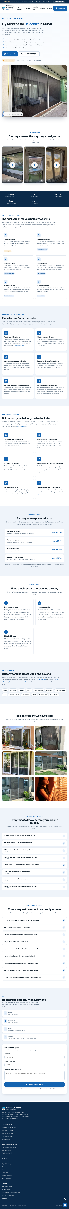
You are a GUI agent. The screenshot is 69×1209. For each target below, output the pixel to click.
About (56, 1205)
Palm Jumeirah (41, 679)
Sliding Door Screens (8, 1136)
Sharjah (4, 1169)
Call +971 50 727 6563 (59, 1)
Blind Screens (6, 1139)
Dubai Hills (5, 1172)
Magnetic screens (8, 295)
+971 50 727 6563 (7, 1186)
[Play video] (12, 165)
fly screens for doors (18, 345)
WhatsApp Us (11, 54)
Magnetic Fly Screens (8, 1130)
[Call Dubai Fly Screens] (65, 1199)
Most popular (7, 251)
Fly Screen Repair (7, 1153)
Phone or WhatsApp (9, 1061)
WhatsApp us (6, 1189)
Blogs (60, 1205)
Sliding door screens (42, 249)
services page (21, 426)
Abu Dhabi (5, 1167)
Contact (49, 8)
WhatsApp (61, 8)
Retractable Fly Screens (9, 1127)
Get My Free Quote (35, 1084)
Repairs (42, 8)
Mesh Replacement (7, 1156)
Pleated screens (41, 273)
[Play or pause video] (4, 180)
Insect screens (41, 295)
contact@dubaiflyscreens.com (11, 1192)
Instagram (5, 1198)
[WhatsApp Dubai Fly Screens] (65, 1205)
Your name (7, 1053)
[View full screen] (19, 180)
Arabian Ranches (7, 1175)
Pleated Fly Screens (7, 1133)
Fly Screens (19, 8)
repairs (39, 494)
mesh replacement (49, 494)
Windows (27, 8)
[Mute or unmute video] (8, 180)
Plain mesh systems (9, 273)
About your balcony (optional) (12, 1069)
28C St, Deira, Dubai (8, 1195)
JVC (24, 682)
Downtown (12, 682)
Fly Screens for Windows (9, 1147)
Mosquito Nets (35, 8)
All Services (5, 1159)
